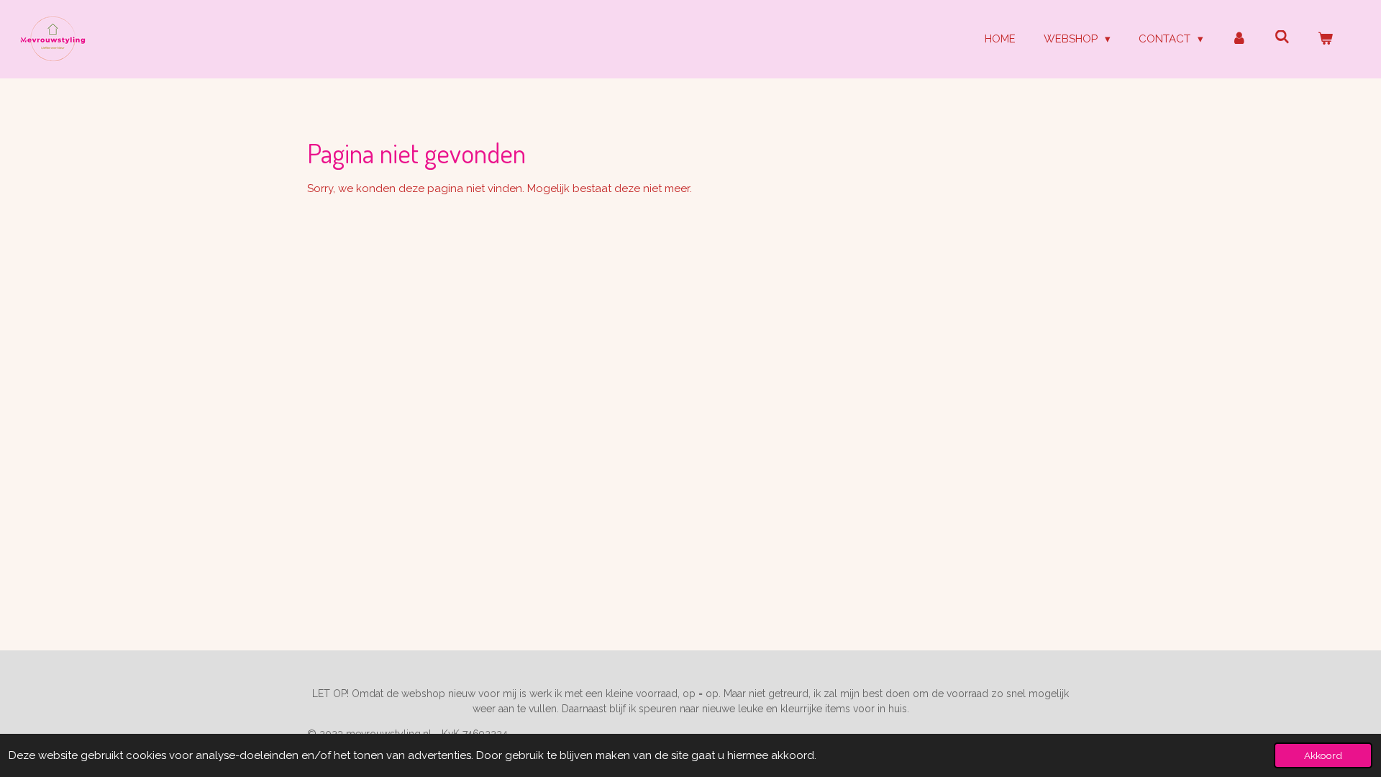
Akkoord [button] (1323, 755)
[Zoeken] (1282, 37)
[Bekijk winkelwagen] (1325, 39)
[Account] (1239, 39)
